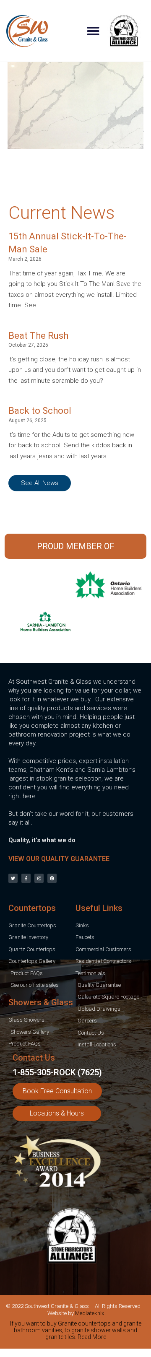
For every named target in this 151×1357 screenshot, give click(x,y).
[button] (93, 31)
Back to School (39, 410)
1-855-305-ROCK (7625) (57, 1072)
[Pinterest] (52, 878)
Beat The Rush (38, 335)
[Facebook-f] (26, 878)
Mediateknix (89, 1313)
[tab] (75, 1332)
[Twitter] (13, 878)
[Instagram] (39, 878)
